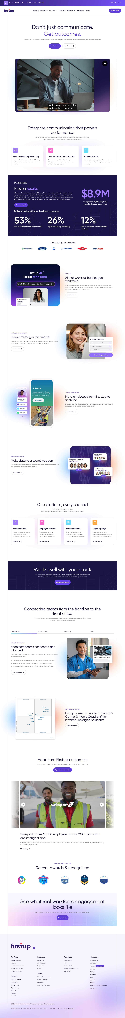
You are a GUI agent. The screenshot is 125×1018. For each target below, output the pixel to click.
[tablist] (62, 631)
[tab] (24, 631)
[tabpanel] (62, 658)
